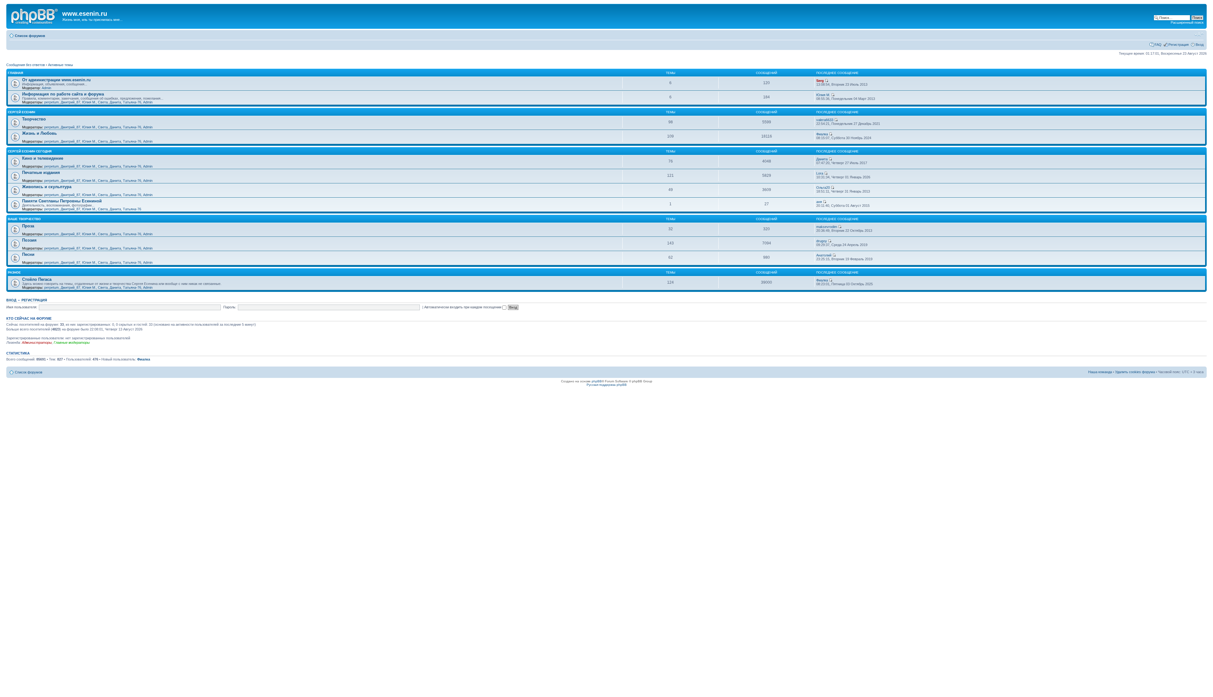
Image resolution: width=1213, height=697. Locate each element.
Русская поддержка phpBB (607, 384)
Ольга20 (823, 187)
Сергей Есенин (21, 112)
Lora (819, 173)
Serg (820, 81)
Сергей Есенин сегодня (29, 151)
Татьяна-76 (132, 102)
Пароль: (229, 307)
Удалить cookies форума (1135, 372)
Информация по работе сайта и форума (63, 94)
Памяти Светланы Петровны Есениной (62, 201)
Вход (1200, 44)
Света (103, 102)
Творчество (34, 119)
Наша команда (1100, 372)
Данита (115, 102)
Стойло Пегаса (36, 279)
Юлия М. (89, 102)
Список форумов (30, 36)
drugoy (821, 241)
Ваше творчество (24, 219)
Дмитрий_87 (70, 102)
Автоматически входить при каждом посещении (463, 307)
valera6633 (824, 120)
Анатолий (823, 255)
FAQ (1158, 44)
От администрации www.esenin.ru (56, 79)
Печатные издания (41, 172)
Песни (28, 254)
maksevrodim (826, 227)
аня (819, 202)
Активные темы (60, 65)
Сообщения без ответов (25, 65)
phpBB (597, 381)
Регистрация (1178, 44)
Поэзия (29, 240)
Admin (46, 88)
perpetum (51, 102)
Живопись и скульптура (46, 186)
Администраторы (37, 342)
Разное (14, 272)
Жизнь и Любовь (39, 133)
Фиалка (822, 134)
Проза (28, 226)
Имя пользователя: (21, 307)
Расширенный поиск (1187, 22)
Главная (15, 73)
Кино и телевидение (42, 158)
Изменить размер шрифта (1199, 34)
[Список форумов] (35, 15)
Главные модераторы (72, 342)
